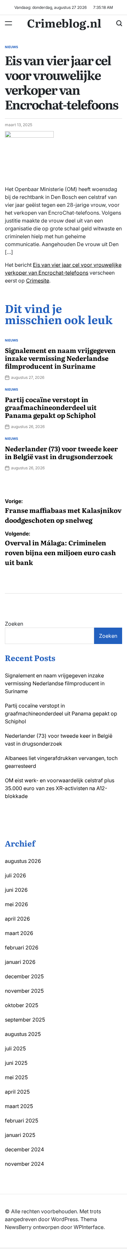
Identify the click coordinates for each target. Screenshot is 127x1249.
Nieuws (11, 47)
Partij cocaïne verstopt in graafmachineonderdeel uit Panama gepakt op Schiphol (51, 407)
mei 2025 (16, 1077)
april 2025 (17, 1091)
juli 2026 (15, 875)
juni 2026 (16, 890)
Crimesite (37, 280)
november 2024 (24, 1164)
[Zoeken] (119, 23)
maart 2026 (19, 933)
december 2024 (24, 1149)
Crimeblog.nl (64, 22)
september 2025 (25, 1019)
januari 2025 (20, 1135)
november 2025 (24, 990)
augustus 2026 (23, 861)
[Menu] (8, 23)
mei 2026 (16, 904)
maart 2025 (19, 1106)
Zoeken (14, 623)
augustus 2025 (23, 1034)
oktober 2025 (21, 1005)
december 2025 (24, 976)
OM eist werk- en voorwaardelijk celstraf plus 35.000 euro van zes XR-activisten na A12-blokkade (59, 788)
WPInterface (89, 1227)
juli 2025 (15, 1048)
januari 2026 (20, 962)
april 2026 (17, 918)
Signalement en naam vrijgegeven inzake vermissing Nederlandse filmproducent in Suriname (60, 358)
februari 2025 (21, 1120)
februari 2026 (21, 947)
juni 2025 (16, 1063)
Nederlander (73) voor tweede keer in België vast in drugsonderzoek (61, 452)
